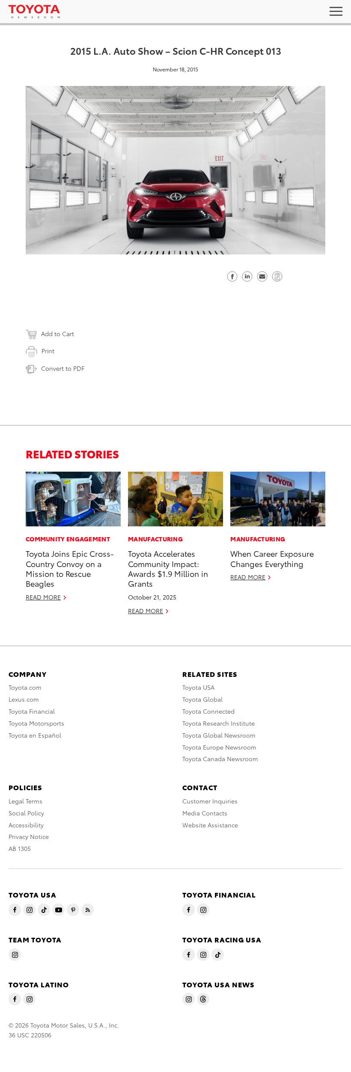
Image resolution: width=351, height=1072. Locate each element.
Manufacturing (155, 539)
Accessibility (26, 825)
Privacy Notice (29, 836)
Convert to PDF (62, 368)
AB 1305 (20, 848)
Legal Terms (25, 801)
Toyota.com (25, 687)
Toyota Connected (208, 711)
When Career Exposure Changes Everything (272, 558)
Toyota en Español (35, 735)
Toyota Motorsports (36, 723)
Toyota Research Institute (218, 723)
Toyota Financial (32, 711)
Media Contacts (204, 813)
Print (48, 350)
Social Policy (26, 813)
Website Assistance (210, 825)
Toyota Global (202, 699)
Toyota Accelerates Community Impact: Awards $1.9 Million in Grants (168, 568)
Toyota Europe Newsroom (219, 747)
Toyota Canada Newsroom (220, 758)
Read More (43, 597)
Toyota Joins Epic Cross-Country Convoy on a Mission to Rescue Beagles (70, 568)
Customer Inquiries (210, 801)
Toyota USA (198, 687)
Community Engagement (68, 539)
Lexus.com (24, 699)
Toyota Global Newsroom (219, 735)
